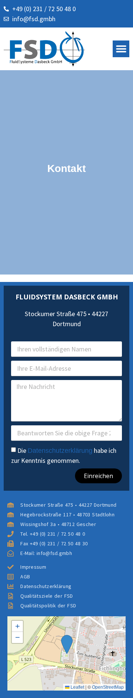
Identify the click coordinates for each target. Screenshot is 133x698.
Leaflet (76, 687)
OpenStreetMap (108, 687)
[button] (121, 48)
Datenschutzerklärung (60, 450)
